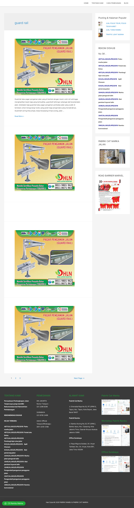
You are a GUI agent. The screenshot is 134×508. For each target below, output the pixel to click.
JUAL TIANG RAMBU (113, 30)
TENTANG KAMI (97, 3)
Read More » (19, 116)
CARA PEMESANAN (113, 3)
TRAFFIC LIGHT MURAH (115, 34)
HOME (86, 3)
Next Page (79, 378)
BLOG (126, 3)
